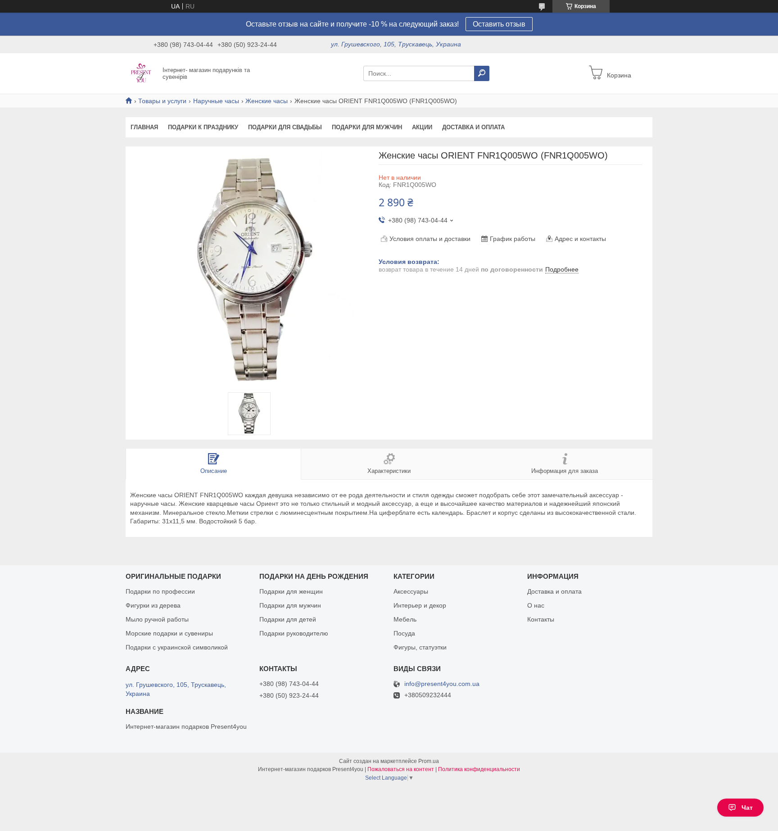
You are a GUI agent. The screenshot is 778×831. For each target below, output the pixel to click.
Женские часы (266, 100)
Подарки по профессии (160, 591)
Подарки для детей (287, 619)
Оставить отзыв (499, 24)
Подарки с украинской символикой (177, 647)
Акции (422, 127)
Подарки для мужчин (367, 127)
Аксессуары (411, 591)
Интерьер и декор (420, 605)
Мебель (405, 619)
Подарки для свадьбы (285, 127)
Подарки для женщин (291, 591)
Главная (144, 127)
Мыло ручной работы (157, 619)
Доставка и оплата (473, 127)
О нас (535, 605)
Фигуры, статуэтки (420, 647)
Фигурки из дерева (153, 605)
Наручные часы (216, 100)
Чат (747, 807)
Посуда (404, 633)
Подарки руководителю (293, 633)
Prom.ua (428, 761)
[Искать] (481, 73)
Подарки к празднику (203, 127)
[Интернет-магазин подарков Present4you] (141, 73)
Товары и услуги (162, 100)
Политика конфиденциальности (479, 769)
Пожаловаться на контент (400, 769)
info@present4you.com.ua (441, 684)
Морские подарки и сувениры (169, 633)
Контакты (540, 619)
